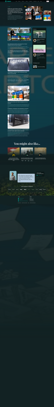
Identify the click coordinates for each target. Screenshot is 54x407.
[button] (19, 1)
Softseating (31, 198)
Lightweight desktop (31, 199)
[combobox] (48, 1)
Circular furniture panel (32, 200)
